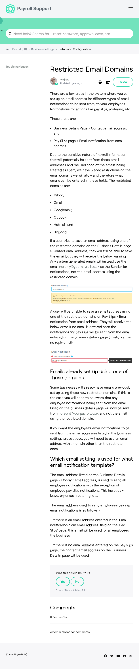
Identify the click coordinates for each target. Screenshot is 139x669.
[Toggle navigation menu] (131, 9)
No (77, 581)
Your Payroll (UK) (16, 49)
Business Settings (42, 49)
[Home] (28, 8)
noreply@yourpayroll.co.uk (79, 266)
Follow (123, 82)
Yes (63, 581)
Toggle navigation (17, 66)
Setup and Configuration (75, 49)
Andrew (64, 79)
